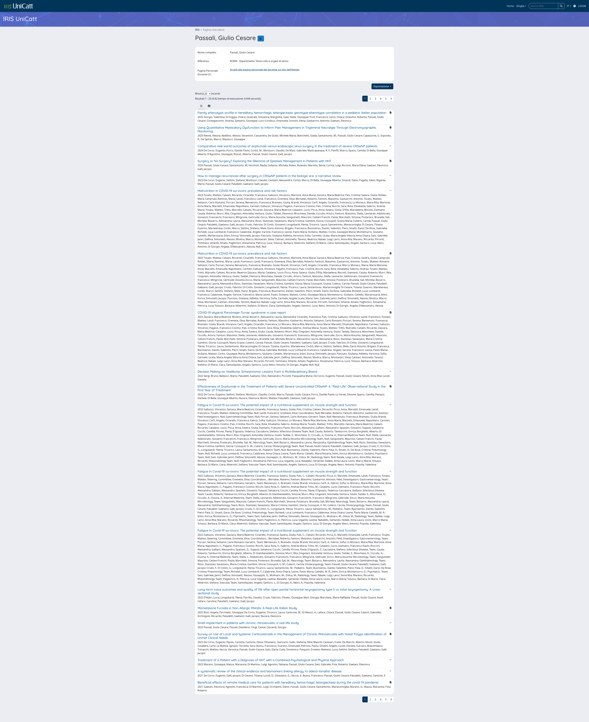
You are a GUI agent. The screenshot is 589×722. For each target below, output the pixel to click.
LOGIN (582, 6)
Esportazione (381, 86)
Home (510, 6)
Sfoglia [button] (520, 6)
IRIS (197, 29)
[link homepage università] (18, 6)
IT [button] (568, 6)
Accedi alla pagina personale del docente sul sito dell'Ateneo (265, 69)
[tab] (201, 106)
